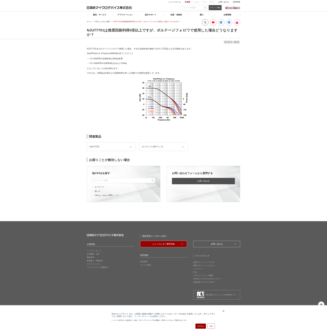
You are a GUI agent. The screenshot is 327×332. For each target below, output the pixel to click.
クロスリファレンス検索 (203, 275)
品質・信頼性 (176, 15)
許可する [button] (201, 326)
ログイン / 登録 (215, 8)
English (196, 2)
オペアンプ (99, 187)
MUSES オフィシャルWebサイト (221, 295)
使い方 (97, 191)
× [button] (223, 310)
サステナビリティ (94, 264)
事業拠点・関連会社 (95, 261)
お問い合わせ (223, 2)
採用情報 (236, 2)
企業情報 (227, 15)
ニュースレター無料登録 (163, 244)
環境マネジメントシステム (204, 265)
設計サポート (150, 15)
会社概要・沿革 (93, 254)
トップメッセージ (94, 251)
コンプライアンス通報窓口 (97, 267)
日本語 (187, 2)
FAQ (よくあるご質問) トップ (107, 195)
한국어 (212, 2)
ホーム (89, 21)
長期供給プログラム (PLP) (203, 282)
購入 (202, 15)
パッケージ (197, 269)
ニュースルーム (174, 2)
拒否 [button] (211, 326)
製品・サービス (99, 15)
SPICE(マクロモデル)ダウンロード (207, 279)
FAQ (195, 272)
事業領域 (90, 257)
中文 (204, 2)
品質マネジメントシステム (204, 262)
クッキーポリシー (142, 316)
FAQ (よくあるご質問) (102, 21)
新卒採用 (143, 262)
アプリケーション (125, 15)
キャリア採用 (145, 265)
